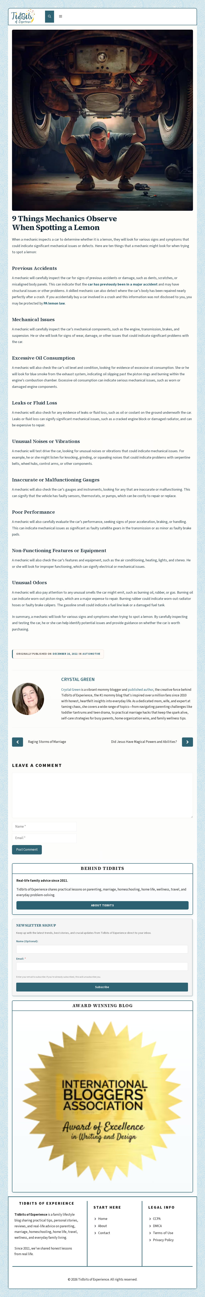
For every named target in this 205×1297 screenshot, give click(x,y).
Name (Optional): (27, 941)
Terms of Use (163, 1232)
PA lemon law (54, 303)
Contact (104, 1232)
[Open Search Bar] (49, 17)
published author (140, 689)
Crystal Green (77, 679)
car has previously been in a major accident (123, 284)
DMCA (157, 1225)
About (102, 1225)
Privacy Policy (163, 1240)
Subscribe (102, 987)
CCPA (157, 1218)
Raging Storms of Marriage (47, 741)
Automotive (91, 654)
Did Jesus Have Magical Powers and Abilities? (144, 741)
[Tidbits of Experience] (26, 16)
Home (102, 1218)
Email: (21, 959)
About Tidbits (102, 905)
